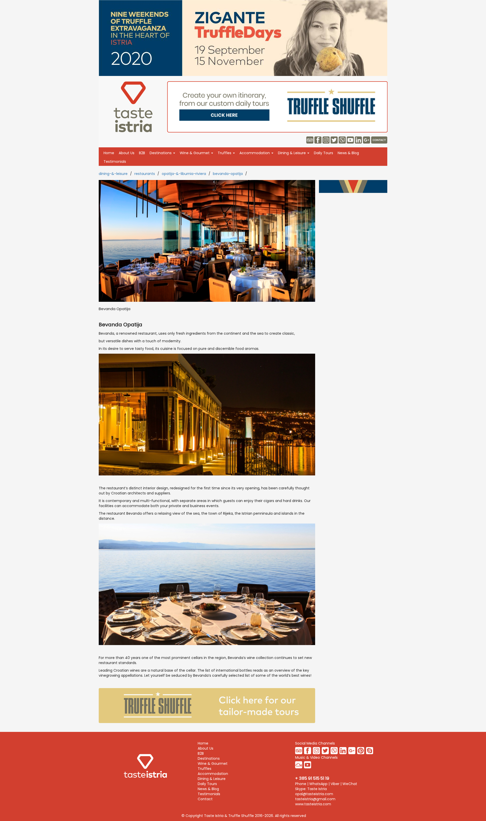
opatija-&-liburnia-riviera (184, 173)
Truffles (225, 152)
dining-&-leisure (113, 173)
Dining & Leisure (292, 152)
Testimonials (115, 161)
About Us (126, 152)
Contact (205, 799)
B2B (142, 152)
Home (109, 152)
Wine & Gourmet (195, 152)
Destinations (161, 152)
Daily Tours (323, 152)
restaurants (144, 173)
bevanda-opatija (228, 173)
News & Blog (348, 152)
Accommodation (255, 152)
